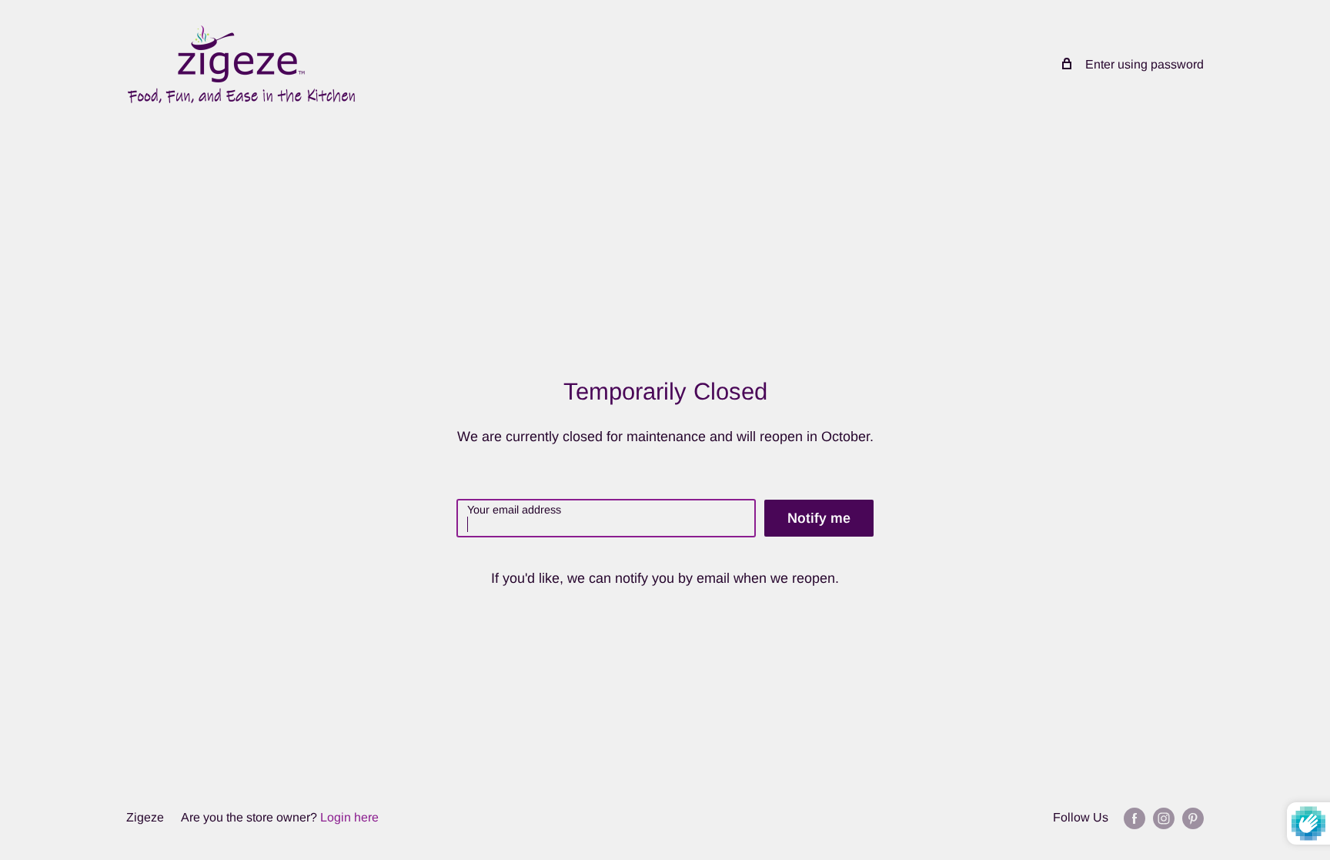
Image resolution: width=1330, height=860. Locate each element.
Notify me (818, 518)
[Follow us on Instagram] (1164, 817)
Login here (349, 817)
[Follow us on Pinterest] (1193, 817)
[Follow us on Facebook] (1134, 817)
